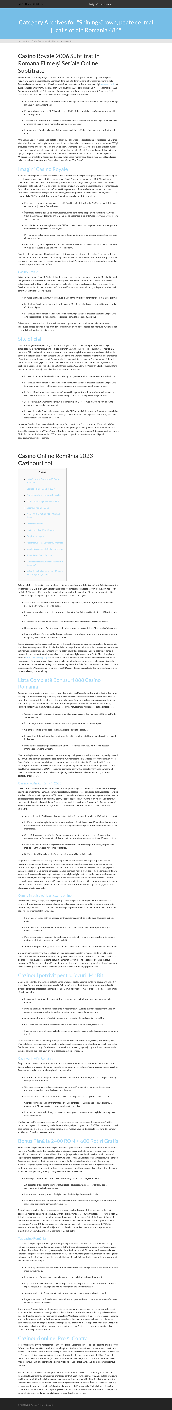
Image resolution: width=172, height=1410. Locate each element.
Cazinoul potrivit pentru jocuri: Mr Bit (44, 501)
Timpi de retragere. (35, 536)
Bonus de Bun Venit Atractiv (39, 555)
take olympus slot (108, 84)
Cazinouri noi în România (38, 508)
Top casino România (36, 523)
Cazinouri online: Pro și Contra (41, 530)
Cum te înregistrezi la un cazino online (44, 495)
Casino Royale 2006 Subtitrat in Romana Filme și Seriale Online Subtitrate (58, 63)
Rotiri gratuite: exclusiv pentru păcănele (45, 542)
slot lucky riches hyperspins (37, 657)
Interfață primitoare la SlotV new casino (45, 549)
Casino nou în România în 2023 (41, 488)
